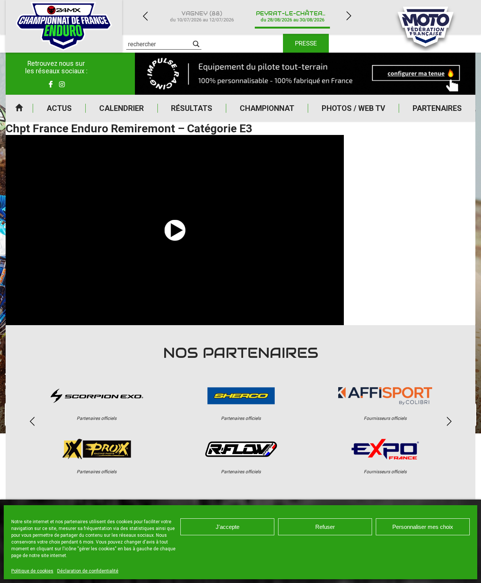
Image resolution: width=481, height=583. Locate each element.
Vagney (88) (202, 16)
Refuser (325, 527)
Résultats (191, 108)
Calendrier (121, 108)
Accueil (19, 108)
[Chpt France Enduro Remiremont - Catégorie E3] (175, 230)
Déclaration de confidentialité (87, 571)
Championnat (267, 108)
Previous (145, 16)
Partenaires (437, 108)
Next (348, 16)
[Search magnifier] (196, 44)
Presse (306, 43)
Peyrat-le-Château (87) (296, 16)
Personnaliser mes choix (422, 527)
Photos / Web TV (353, 108)
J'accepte (227, 527)
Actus (59, 108)
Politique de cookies (32, 571)
